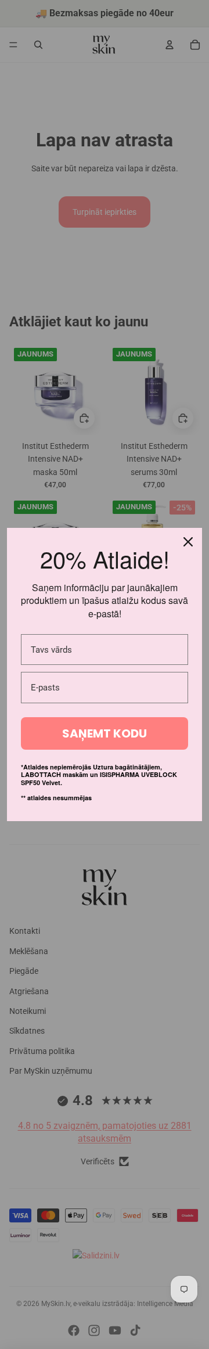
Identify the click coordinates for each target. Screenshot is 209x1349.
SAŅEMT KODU (104, 733)
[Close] (188, 542)
